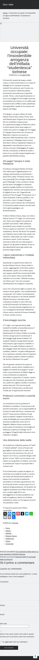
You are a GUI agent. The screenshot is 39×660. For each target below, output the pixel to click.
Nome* (2, 605)
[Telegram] (27, 513)
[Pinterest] (18, 513)
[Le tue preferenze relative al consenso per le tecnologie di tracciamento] (35, 656)
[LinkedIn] (14, 513)
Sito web (3, 623)
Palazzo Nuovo (11, 536)
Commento (4, 582)
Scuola (15, 523)
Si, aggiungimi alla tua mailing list (15, 642)
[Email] (5, 517)
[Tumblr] (22, 513)
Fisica (8, 528)
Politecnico (10, 539)
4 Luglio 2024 (25, 75)
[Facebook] (9, 513)
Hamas (8, 531)
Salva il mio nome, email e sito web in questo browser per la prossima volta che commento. (17, 635)
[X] (5, 513)
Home (5, 13)
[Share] (14, 517)
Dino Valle (8, 4)
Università (9, 544)
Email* (2, 614)
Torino (8, 541)
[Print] (9, 517)
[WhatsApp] (31, 513)
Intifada (8, 533)
